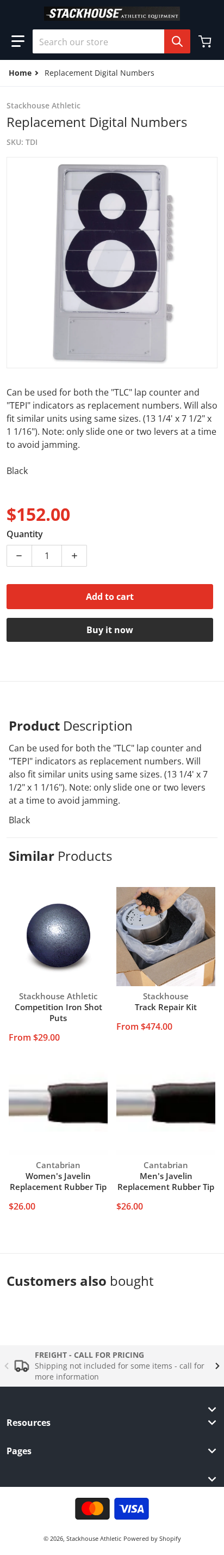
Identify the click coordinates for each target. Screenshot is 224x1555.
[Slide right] (217, 1366)
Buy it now (109, 630)
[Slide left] (6, 1366)
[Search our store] (177, 41)
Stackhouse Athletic (93, 1538)
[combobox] (107, 41)
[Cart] (206, 41)
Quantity (25, 534)
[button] (18, 41)
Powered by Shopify (152, 1538)
